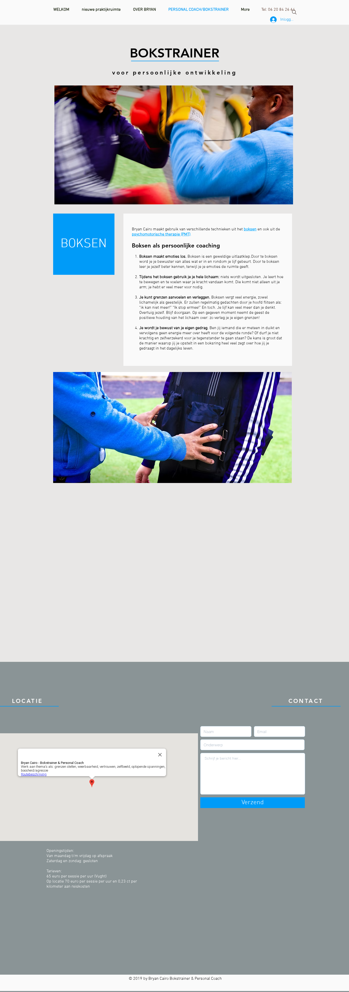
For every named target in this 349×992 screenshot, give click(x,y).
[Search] (294, 12)
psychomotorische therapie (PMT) (161, 234)
